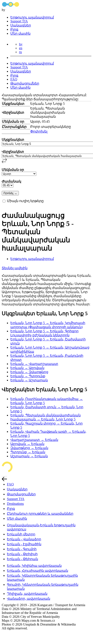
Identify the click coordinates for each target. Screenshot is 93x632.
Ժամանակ (11, 181)
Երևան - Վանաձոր (24, 539)
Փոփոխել (38, 131)
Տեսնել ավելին (14, 268)
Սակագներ (20, 25)
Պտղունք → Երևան (27, 452)
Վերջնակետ (13, 151)
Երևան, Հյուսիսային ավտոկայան (37, 570)
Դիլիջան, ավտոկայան (27, 593)
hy (20, 44)
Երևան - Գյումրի (22, 549)
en (20, 48)
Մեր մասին (20, 33)
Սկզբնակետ (13, 139)
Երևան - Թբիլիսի (22, 554)
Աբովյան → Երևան (27, 444)
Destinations (15, 503)
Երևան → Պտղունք (27, 376)
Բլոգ (14, 29)
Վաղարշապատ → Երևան (34, 440)
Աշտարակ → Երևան (29, 456)
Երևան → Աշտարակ (29, 380)
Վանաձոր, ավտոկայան (28, 598)
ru (20, 52)
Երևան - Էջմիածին (24, 544)
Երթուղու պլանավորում (32, 17)
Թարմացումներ (24, 83)
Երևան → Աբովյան (27, 368)
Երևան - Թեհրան (22, 559)
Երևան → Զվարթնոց (29, 372)
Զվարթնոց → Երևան (29, 448)
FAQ (13, 79)
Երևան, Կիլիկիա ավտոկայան (34, 565)
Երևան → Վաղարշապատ (34, 364)
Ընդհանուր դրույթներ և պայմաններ (40, 513)
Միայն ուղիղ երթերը (25, 201)
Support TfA (19, 21)
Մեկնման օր (13, 170)
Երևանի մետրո (21, 534)
